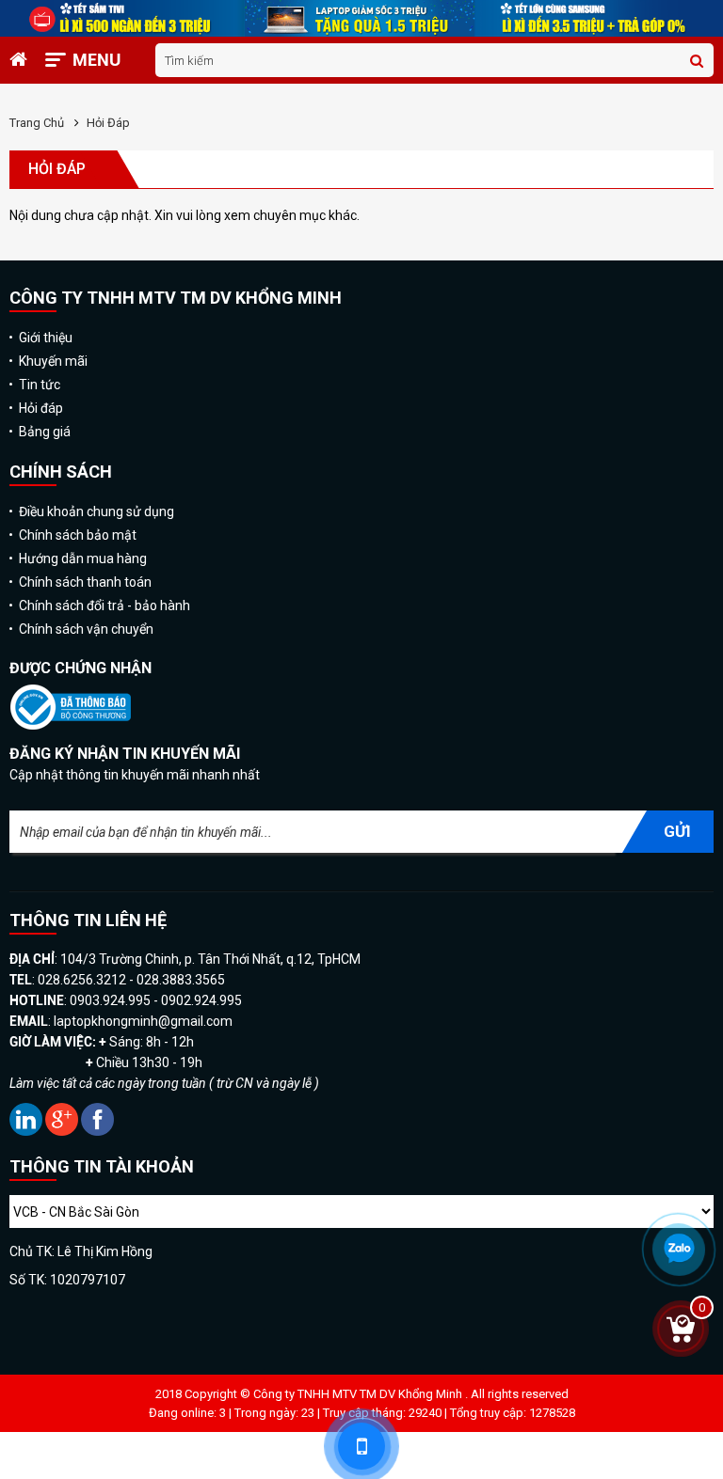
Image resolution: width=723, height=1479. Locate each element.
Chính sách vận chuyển (86, 629)
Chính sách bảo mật (78, 535)
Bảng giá (45, 431)
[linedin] (27, 1131)
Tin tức (39, 384)
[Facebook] (97, 1131)
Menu (96, 60)
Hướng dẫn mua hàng (83, 558)
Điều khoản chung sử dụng (96, 511)
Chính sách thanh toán (85, 582)
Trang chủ (36, 123)
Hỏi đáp (108, 123)
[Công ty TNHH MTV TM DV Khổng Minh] (70, 727)
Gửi (677, 831)
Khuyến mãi (53, 361)
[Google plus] (63, 1131)
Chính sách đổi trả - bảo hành (104, 605)
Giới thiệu (45, 337)
